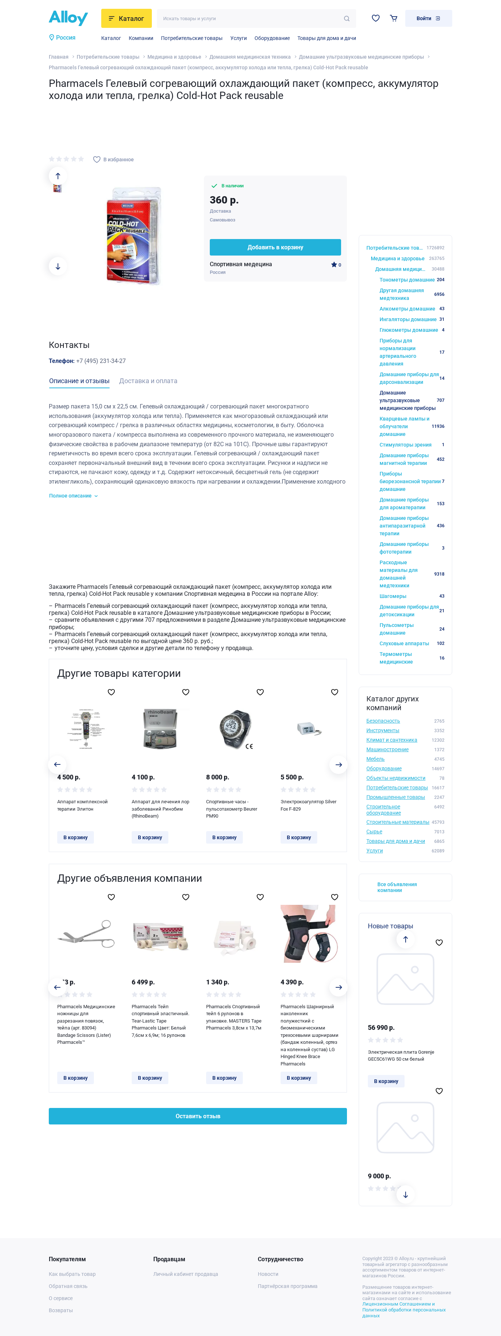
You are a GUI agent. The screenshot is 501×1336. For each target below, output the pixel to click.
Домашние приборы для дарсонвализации (412, 378)
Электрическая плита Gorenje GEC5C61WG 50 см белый (401, 1055)
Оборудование (272, 38)
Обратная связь (68, 1286)
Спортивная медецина (241, 264)
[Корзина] (394, 18)
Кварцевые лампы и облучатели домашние (412, 426)
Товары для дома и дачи (326, 38)
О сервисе (61, 1298)
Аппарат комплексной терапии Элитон (82, 805)
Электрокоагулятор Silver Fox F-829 (308, 805)
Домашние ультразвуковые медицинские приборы (361, 57)
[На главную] (73, 18)
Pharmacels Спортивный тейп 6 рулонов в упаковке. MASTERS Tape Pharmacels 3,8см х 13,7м (234, 1017)
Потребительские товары (192, 38)
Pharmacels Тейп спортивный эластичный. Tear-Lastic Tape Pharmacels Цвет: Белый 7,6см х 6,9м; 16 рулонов (160, 1021)
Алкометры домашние (412, 309)
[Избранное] (375, 18)
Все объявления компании (397, 887)
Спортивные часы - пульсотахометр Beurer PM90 (231, 809)
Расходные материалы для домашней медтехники (412, 573)
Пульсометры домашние (412, 629)
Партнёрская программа (288, 1286)
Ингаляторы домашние (412, 319)
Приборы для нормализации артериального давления (412, 352)
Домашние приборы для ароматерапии (412, 503)
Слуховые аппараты (412, 643)
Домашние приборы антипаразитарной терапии (412, 525)
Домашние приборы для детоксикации (412, 610)
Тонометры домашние (412, 280)
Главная (59, 57)
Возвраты (61, 1310)
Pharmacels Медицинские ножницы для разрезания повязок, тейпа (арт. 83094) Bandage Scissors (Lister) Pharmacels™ (86, 1024)
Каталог (111, 38)
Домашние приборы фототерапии (412, 548)
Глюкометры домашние (412, 330)
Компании (141, 38)
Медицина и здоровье (174, 57)
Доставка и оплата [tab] (148, 381)
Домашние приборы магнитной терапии (412, 459)
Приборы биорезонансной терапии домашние (412, 481)
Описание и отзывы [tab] (79, 381)
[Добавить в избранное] (111, 692)
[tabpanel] (198, 451)
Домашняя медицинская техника (250, 57)
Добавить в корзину (275, 247)
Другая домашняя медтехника (412, 294)
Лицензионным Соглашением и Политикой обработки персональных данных (404, 1309)
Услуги (238, 38)
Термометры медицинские (412, 658)
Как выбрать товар (72, 1274)
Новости (268, 1274)
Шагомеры (412, 596)
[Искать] (347, 18)
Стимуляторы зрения (412, 445)
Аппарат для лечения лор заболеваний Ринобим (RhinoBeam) (160, 809)
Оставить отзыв (198, 1116)
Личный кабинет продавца (185, 1274)
